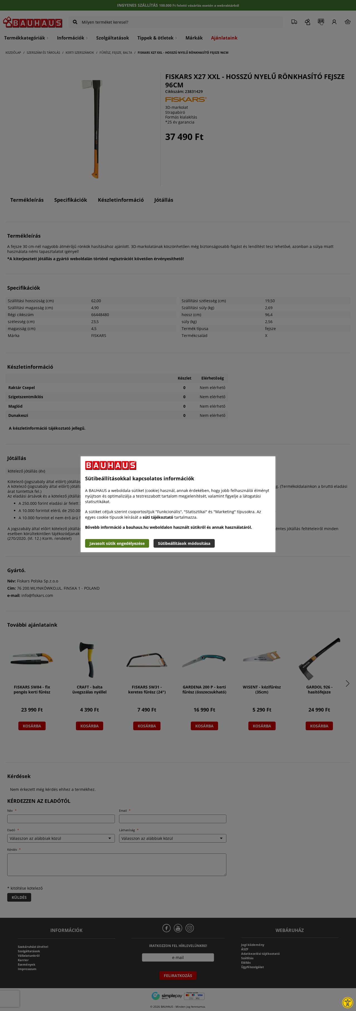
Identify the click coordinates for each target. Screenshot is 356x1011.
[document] (178, 504)
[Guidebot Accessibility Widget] (347, 1002)
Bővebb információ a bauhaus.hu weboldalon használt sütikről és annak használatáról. (168, 527)
